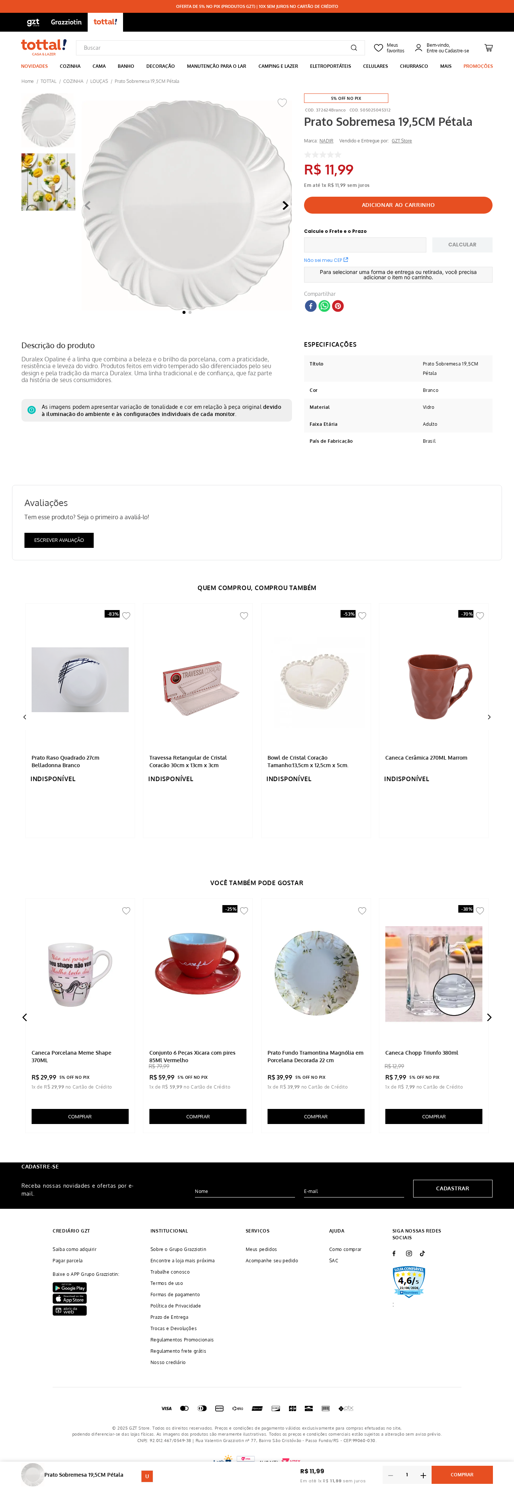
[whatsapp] (324, 306)
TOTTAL (48, 81)
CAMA (99, 66)
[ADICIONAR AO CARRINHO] (398, 205)
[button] (187, 206)
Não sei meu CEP (323, 260)
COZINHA (70, 66)
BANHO (126, 66)
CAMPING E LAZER (278, 66)
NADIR (326, 141)
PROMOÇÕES (478, 66)
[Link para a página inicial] (27, 81)
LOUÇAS (99, 81)
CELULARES (375, 66)
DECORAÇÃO (160, 66)
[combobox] (220, 47)
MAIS (446, 66)
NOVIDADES (34, 66)
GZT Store (402, 141)
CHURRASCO (414, 66)
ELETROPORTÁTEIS (330, 66)
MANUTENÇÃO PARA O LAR (216, 66)
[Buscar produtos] (354, 47)
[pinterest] (338, 306)
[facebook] (311, 306)
